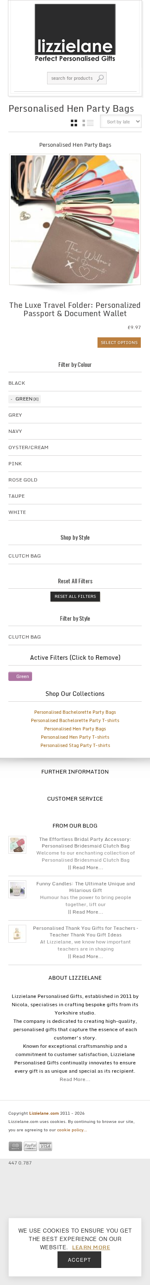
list (88, 123)
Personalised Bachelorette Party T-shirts (75, 720)
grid (74, 123)
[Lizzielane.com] (75, 32)
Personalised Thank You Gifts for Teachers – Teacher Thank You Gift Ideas (85, 931)
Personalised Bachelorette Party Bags (75, 712)
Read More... (75, 1079)
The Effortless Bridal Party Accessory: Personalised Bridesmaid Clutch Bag (85, 842)
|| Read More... (85, 867)
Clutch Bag (24, 556)
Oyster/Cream (28, 447)
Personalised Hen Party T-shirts (75, 737)
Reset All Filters (75, 596)
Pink (15, 463)
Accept (79, 1259)
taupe (16, 496)
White (17, 512)
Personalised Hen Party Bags (75, 728)
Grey (15, 415)
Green (23, 399)
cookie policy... (72, 1129)
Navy (15, 431)
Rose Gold (23, 480)
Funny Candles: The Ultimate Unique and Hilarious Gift (85, 887)
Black (16, 383)
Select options (119, 342)
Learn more (91, 1247)
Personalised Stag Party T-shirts (75, 745)
